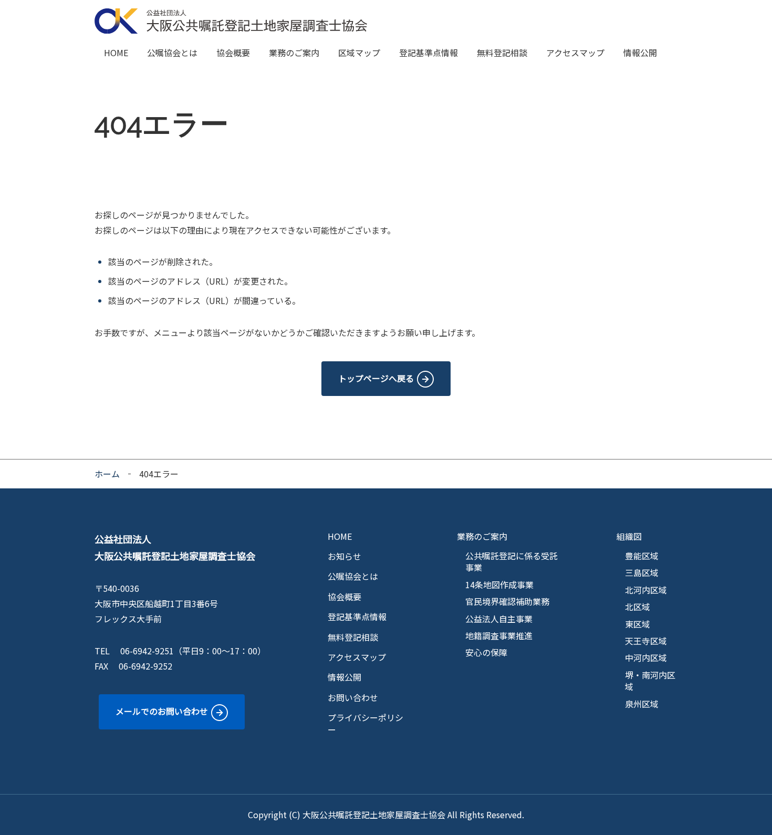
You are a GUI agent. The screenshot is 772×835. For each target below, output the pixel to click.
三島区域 (642, 572)
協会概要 (233, 52)
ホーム (107, 473)
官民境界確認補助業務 (507, 601)
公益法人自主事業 (499, 618)
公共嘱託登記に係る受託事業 (511, 561)
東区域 (637, 624)
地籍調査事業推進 (499, 635)
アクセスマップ (575, 52)
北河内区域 (646, 590)
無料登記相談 (502, 52)
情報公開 (640, 52)
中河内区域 (646, 657)
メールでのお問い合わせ (162, 711)
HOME (116, 52)
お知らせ (344, 556)
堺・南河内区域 (650, 681)
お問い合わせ (353, 697)
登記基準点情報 (428, 52)
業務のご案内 (294, 52)
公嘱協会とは (172, 52)
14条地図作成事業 (499, 584)
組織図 (629, 536)
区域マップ (359, 52)
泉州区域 (642, 703)
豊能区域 (642, 555)
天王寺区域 (646, 640)
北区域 (637, 606)
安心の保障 (486, 652)
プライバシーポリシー (365, 723)
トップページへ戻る (376, 378)
